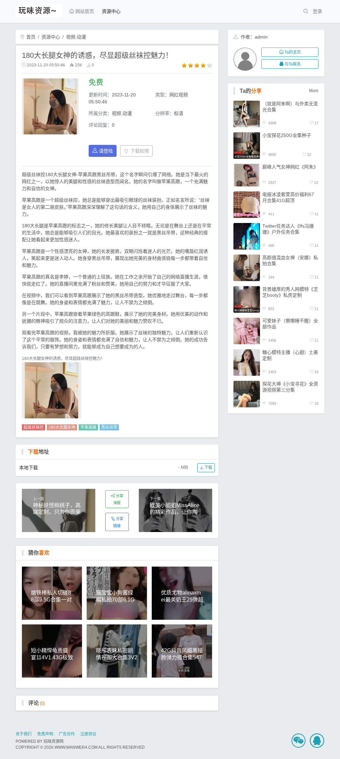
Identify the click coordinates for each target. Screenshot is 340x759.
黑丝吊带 (109, 427)
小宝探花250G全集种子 (286, 135)
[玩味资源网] (39, 10)
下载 (207, 467)
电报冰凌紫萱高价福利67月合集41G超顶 (288, 197)
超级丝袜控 (33, 427)
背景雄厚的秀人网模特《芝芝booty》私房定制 (290, 292)
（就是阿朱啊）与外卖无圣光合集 (290, 106)
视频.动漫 (76, 37)
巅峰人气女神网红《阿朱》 (290, 166)
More (313, 90)
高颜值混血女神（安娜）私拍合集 (290, 260)
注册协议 (88, 734)
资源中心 (111, 11)
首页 (30, 37)
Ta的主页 (293, 52)
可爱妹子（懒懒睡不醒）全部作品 (290, 323)
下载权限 (139, 151)
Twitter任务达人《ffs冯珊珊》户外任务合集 (288, 229)
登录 (317, 11)
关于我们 (24, 734)
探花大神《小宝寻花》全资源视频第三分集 (290, 386)
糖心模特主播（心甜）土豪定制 (290, 355)
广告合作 (67, 734)
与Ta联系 (293, 64)
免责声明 (45, 734)
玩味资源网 (53, 741)
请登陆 (106, 151)
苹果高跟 (88, 427)
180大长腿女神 (61, 427)
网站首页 (84, 11)
